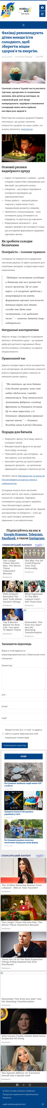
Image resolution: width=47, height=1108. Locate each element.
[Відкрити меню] (23, 25)
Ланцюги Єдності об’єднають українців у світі (18, 813)
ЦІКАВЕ (39, 56)
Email (5, 706)
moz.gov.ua (27, 129)
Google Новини (15, 534)
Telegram (35, 534)
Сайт (4, 718)
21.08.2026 (8, 789)
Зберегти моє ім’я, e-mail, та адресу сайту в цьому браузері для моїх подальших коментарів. (23, 733)
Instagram (37, 538)
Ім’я (4, 694)
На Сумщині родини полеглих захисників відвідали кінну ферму (21, 841)
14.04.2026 (7, 56)
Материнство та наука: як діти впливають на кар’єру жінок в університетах (23, 480)
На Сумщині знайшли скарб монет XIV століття (23, 784)
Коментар (7, 665)
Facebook (9, 538)
